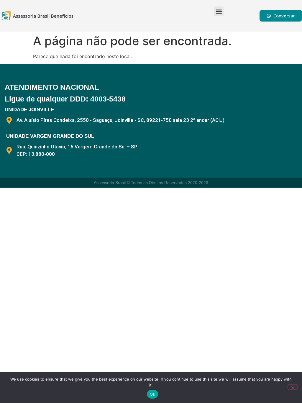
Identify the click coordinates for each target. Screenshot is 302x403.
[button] (219, 11)
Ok (152, 394)
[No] (293, 387)
